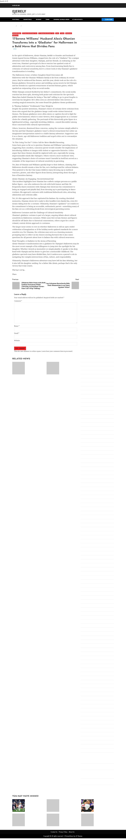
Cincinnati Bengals (87, 191)
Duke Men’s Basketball (89, 244)
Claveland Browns (87, 195)
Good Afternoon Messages (90, 308)
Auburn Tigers (86, 71)
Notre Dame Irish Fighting (90, 545)
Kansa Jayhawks (86, 393)
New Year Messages (88, 513)
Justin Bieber (85, 385)
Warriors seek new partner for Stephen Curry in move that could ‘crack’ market (103, 819)
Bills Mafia (84, 119)
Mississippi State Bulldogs (90, 481)
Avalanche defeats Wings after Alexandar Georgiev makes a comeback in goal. (35, 819)
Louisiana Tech (86, 433)
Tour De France (86, 702)
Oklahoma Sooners (87, 553)
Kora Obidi (84, 413)
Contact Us (54, 832)
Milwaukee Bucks (87, 465)
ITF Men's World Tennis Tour (30, 33)
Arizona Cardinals (87, 51)
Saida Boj (84, 634)
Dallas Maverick (86, 220)
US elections (85, 718)
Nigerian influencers (88, 537)
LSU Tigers (85, 441)
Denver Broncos (86, 228)
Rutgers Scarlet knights (89, 630)
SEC (82, 654)
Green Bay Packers (87, 332)
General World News (61, 19)
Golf (82, 300)
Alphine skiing (86, 43)
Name (16, 326)
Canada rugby (86, 147)
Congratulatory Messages (90, 203)
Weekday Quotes (87, 738)
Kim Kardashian (86, 409)
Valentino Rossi (86, 726)
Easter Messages (86, 248)
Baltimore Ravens (87, 79)
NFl (82, 529)
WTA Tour (15, 35)
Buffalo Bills (85, 143)
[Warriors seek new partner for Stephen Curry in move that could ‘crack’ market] (87, 820)
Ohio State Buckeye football (90, 549)
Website (17, 340)
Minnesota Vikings (87, 477)
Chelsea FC (84, 171)
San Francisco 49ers (88, 646)
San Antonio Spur (87, 638)
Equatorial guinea (87, 252)
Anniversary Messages (89, 47)
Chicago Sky (85, 183)
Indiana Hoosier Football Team (91, 356)
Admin (15, 49)
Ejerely (19, 11)
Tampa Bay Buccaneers (89, 674)
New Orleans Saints (88, 509)
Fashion (83, 256)
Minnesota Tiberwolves (89, 473)
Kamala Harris (86, 388)
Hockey (83, 340)
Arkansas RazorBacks (88, 59)
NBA (82, 497)
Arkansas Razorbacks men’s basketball (94, 63)
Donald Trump (86, 240)
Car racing (84, 151)
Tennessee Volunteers (88, 682)
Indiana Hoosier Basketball (90, 352)
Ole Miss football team (88, 557)
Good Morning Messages (89, 320)
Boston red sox (86, 131)
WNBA (83, 747)
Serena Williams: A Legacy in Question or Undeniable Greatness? (69, 367)
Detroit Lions (85, 236)
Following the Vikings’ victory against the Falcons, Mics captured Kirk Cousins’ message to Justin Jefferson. (97, 774)
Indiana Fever (86, 348)
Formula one (85, 276)
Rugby (83, 626)
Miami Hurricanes (87, 453)
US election (85, 714)
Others (83, 574)
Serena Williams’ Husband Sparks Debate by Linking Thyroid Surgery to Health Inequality (35, 367)
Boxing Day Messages (88, 139)
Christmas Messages (88, 187)
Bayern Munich (86, 95)
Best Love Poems (87, 107)
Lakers (83, 417)
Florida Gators (86, 264)
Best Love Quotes (87, 111)
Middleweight (86, 457)
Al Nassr (84, 34)
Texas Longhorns (87, 698)
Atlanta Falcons (86, 67)
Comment (18, 301)
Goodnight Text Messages (90, 324)
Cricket (83, 208)
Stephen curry (86, 670)
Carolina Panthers (87, 155)
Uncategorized (86, 710)
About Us (71, 832)
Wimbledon (68, 33)
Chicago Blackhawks (88, 179)
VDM (82, 730)
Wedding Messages (87, 734)
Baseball (84, 83)
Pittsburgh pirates (87, 598)
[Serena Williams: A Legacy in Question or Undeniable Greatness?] (53, 368)
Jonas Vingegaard (87, 376)
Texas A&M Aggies (87, 694)
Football (15, 19)
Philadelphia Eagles (88, 586)
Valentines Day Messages (89, 722)
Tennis (62, 33)
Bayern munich (86, 99)
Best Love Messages (88, 103)
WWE (83, 755)
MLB (82, 485)
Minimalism (85, 469)
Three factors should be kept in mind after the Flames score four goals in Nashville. (70, 804)
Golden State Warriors (89, 296)
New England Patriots (88, 505)
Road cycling (85, 618)
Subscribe (108, 19)
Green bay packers (87, 328)
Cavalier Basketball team (90, 159)
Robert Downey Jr (87, 622)
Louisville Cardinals (88, 437)
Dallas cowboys (86, 216)
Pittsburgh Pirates (87, 594)
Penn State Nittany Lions (89, 582)
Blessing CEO (85, 127)
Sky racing (84, 658)
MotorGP (84, 493)
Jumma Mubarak (87, 380)
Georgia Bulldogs (87, 288)
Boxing (38, 19)
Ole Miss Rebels (86, 562)
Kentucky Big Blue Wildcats (90, 401)
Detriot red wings (87, 232)
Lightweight (85, 421)
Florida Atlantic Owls (88, 260)
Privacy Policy (63, 832)
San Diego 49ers (86, 642)
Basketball (28, 19)
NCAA (83, 501)
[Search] (99, 19)
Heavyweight (85, 336)
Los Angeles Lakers (87, 429)
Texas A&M (85, 690)
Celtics (83, 167)
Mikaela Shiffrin (86, 461)
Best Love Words (87, 115)
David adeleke (86, 224)
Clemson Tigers (86, 199)
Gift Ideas (84, 292)
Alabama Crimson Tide (89, 39)
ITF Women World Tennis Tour (46, 33)
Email (16, 333)
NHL (82, 533)
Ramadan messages (88, 610)
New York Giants (87, 517)
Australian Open (17, 33)
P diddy (83, 578)
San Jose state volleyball (89, 650)
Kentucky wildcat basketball (91, 405)
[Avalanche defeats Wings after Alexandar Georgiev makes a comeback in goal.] (18, 820)
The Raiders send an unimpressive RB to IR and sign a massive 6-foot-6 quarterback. (34, 804)
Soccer (83, 662)
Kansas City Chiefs (87, 397)
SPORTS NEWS (86, 666)
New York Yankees (87, 525)
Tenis (47, 19)
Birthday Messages (87, 123)
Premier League (86, 606)
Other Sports (77, 19)
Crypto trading (86, 211)
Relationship (85, 614)
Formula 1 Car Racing (88, 272)
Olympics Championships (90, 565)
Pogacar (84, 602)
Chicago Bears (86, 175)
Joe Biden (84, 372)
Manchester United (87, 445)
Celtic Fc (84, 163)
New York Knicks (87, 521)
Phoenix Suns (85, 590)
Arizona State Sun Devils (89, 55)
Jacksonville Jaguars (88, 368)
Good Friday (85, 312)
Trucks (83, 706)
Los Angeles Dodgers (88, 425)
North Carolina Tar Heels (90, 541)
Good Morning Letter (88, 316)
